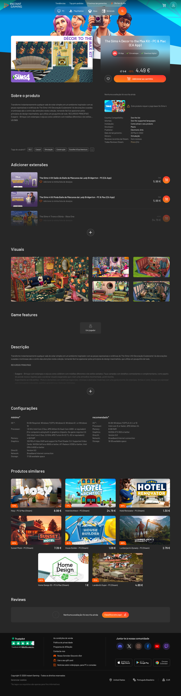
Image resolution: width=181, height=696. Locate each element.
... (92, 149)
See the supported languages (143, 121)
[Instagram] (138, 646)
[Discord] (120, 646)
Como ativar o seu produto (142, 124)
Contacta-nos (59, 651)
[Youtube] (157, 646)
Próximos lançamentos (97, 3)
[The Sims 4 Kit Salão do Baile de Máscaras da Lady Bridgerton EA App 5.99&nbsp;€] (24, 179)
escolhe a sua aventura (78, 149)
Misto (133, 142)
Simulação (135, 136)
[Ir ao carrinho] (164, 5)
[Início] (13, 5)
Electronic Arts (137, 130)
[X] (129, 646)
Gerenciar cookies (19, 680)
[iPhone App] (123, 662)
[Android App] (142, 662)
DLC (30, 149)
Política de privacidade (63, 642)
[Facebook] (147, 646)
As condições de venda (63, 638)
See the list (135, 117)
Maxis (133, 127)
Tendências (60, 3)
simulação (49, 149)
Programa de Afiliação (62, 647)
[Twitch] (166, 646)
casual (38, 149)
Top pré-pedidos (76, 3)
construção (61, 149)
